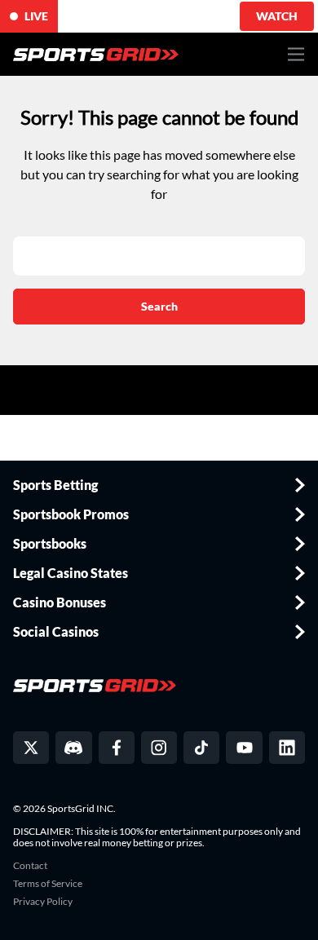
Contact (30, 866)
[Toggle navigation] (296, 54)
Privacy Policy (43, 901)
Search (159, 306)
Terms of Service (47, 883)
